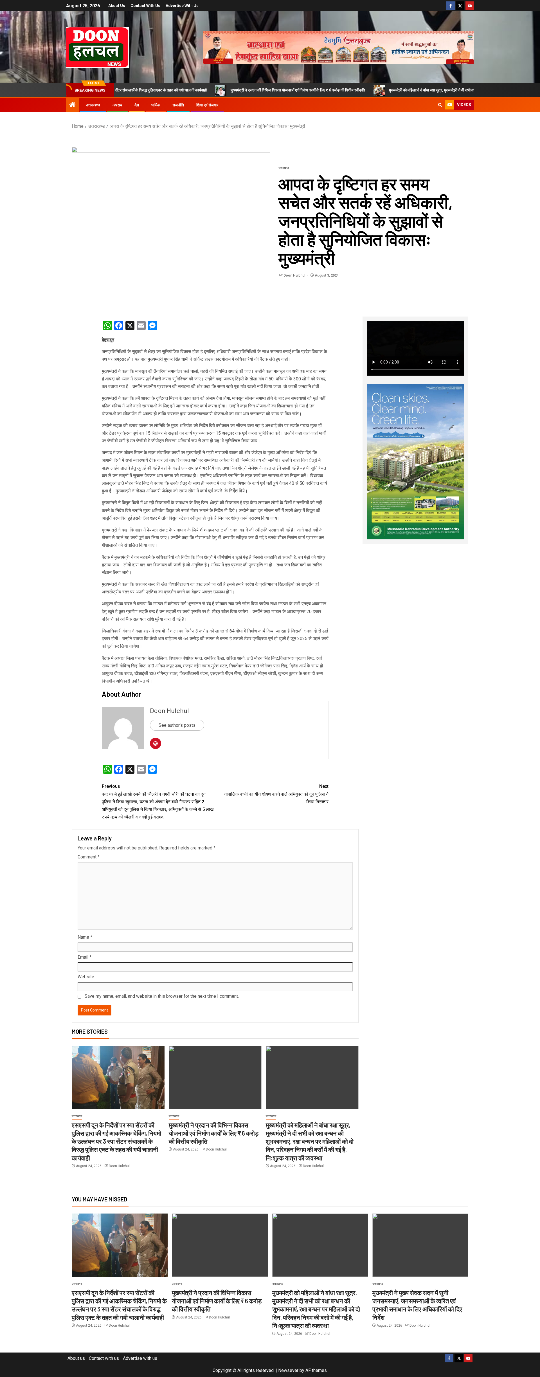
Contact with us (145, 5)
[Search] (440, 105)
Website (86, 976)
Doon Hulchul (295, 275)
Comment (89, 857)
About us (116, 5)
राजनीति (178, 105)
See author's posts (177, 725)
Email (84, 957)
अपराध (117, 105)
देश (136, 105)
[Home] (72, 105)
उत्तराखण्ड (93, 105)
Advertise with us (182, 5)
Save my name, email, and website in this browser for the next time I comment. (162, 996)
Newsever (288, 1370)
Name (85, 937)
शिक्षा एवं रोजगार (207, 105)
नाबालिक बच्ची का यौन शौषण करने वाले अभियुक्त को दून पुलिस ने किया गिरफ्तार (276, 794)
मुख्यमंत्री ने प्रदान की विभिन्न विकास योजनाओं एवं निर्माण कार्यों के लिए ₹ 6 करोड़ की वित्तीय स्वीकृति (239, 90)
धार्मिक (155, 105)
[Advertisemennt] (338, 47)
